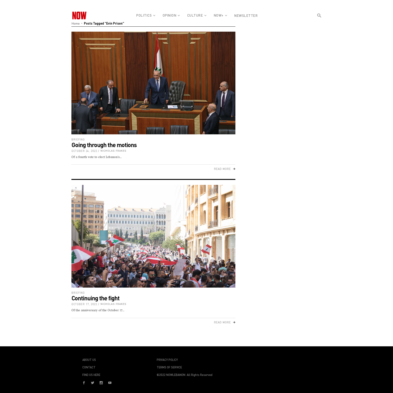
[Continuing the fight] (153, 236)
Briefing (78, 139)
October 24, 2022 (84, 150)
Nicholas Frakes (113, 150)
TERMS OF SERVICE (169, 367)
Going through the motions (104, 144)
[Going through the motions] (153, 83)
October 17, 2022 (84, 304)
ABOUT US (89, 360)
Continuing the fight (95, 297)
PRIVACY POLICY (167, 360)
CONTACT (89, 367)
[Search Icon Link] (319, 23)
